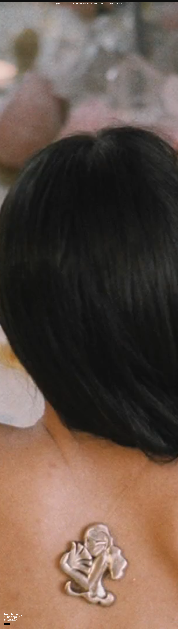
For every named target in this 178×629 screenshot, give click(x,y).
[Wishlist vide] (117, 4)
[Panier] (122, 4)
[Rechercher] (115, 4)
